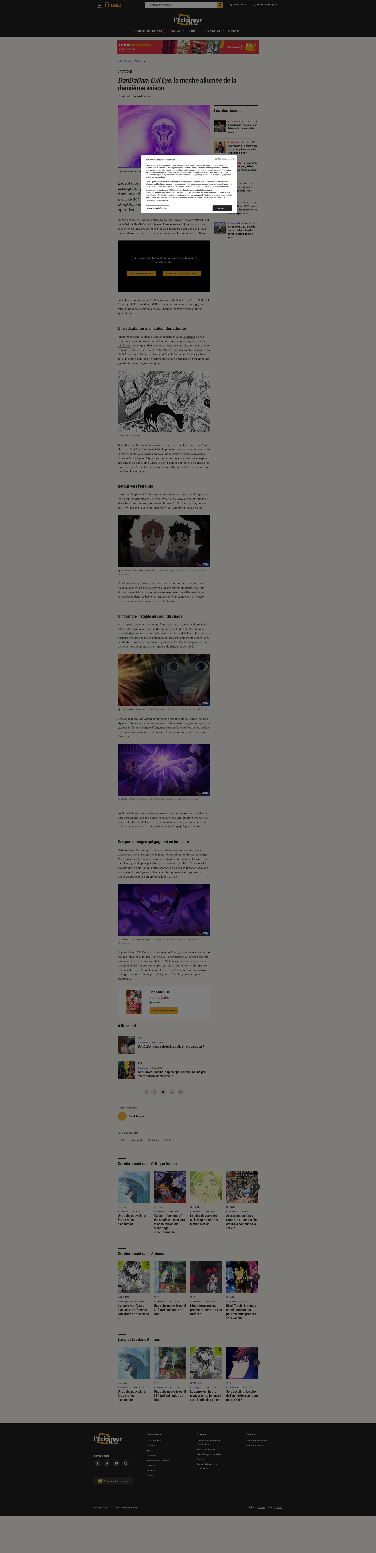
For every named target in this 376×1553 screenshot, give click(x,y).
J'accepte (222, 208)
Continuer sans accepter (225, 159)
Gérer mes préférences (157, 208)
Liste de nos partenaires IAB (157, 200)
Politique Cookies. (221, 186)
